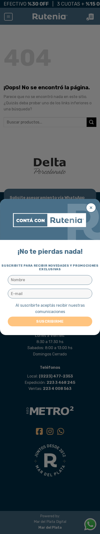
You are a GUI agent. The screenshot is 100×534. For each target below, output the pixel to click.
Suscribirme (50, 321)
